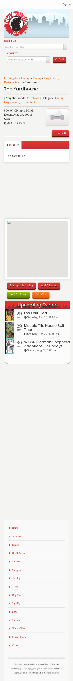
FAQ (14, 611)
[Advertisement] (28, 170)
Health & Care (19, 553)
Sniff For (10, 41)
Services (16, 561)
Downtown (33, 98)
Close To (12, 53)
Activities (16, 536)
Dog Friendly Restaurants (20, 102)
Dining (37, 78)
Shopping (16, 570)
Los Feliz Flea (35, 313)
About (12, 145)
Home (15, 527)
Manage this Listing (21, 285)
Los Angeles (11, 78)
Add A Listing (49, 285)
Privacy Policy (19, 637)
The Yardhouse (21, 89)
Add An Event (18, 294)
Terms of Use (18, 628)
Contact (15, 645)
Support (16, 620)
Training (16, 578)
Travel (15, 586)
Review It (60, 133)
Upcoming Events (37, 305)
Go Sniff (59, 59)
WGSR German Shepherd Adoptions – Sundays (47, 344)
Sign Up (16, 603)
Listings (25, 78)
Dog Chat (40, 294)
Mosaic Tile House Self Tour (44, 327)
